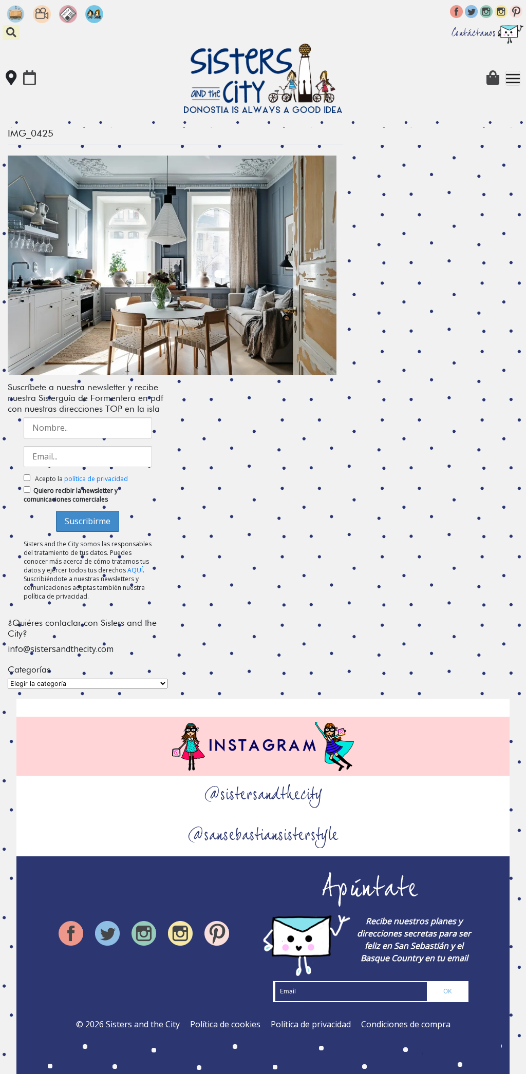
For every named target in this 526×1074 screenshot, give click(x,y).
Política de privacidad (311, 1024)
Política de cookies (225, 1024)
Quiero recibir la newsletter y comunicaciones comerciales (71, 495)
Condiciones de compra (405, 1024)
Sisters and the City (143, 1024)
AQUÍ (135, 570)
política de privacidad (96, 478)
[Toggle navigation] (512, 78)
